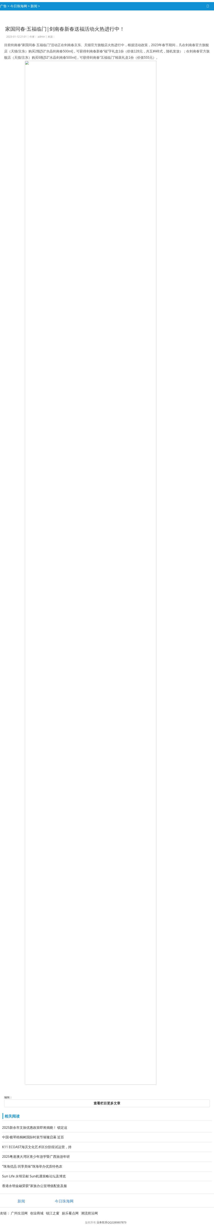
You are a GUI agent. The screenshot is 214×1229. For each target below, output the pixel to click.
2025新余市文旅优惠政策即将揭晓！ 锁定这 (34, 1127)
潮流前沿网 (89, 1213)
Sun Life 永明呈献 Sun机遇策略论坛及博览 (34, 1176)
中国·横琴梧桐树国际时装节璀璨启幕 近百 (33, 1137)
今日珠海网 (18, 6)
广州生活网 (19, 1213)
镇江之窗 (52, 1213)
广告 (3, 6)
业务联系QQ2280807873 (111, 1222)
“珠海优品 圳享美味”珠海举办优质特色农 (32, 1166)
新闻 (34, 6)
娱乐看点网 (70, 1213)
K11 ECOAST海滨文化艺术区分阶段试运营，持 (36, 1147)
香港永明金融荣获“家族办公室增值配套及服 (34, 1185)
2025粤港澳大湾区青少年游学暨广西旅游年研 (36, 1156)
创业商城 (36, 1213)
